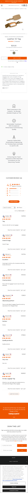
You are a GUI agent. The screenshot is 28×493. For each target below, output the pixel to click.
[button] (22, 5)
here (15, 440)
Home (2, 8)
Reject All (14, 486)
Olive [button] (14, 53)
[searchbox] (8, 208)
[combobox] (20, 210)
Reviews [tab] (12, 178)
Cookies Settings (14, 483)
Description (14, 73)
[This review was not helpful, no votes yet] (24, 230)
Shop (13, 457)
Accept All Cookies (14, 490)
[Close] (25, 466)
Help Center (13, 461)
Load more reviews (14, 394)
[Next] (27, 2)
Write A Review (14, 201)
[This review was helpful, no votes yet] (21, 230)
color (14, 50)
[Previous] (1, 2)
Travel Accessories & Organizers (12, 8)
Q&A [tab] (20, 178)
